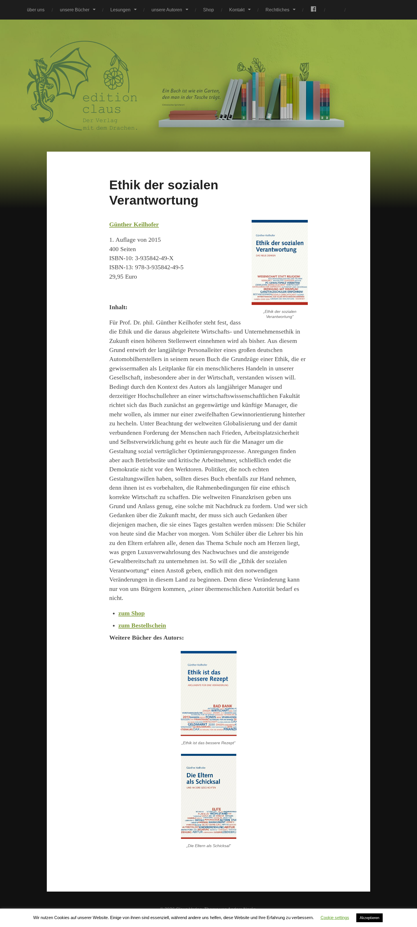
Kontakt (237, 9)
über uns (36, 9)
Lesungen (120, 9)
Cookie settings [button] (335, 917)
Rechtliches (277, 9)
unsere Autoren (166, 9)
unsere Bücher (74, 9)
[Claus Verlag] (208, 85)
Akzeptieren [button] (369, 918)
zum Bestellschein (142, 625)
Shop (208, 9)
